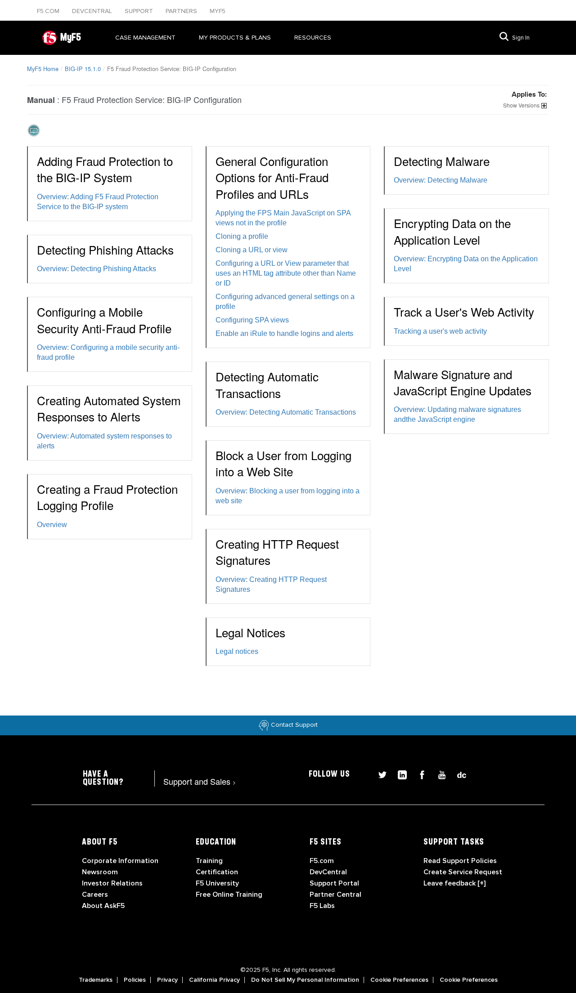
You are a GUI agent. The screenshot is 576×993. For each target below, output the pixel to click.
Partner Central (335, 894)
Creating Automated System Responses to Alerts (109, 408)
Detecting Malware (442, 160)
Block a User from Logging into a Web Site (283, 463)
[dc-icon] (457, 773)
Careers (95, 894)
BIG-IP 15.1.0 (83, 68)
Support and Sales (199, 781)
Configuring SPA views (252, 320)
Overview (52, 524)
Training (209, 860)
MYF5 (217, 11)
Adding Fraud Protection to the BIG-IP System (105, 168)
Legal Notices (250, 632)
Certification (217, 872)
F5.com (49, 11)
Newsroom (100, 872)
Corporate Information (120, 860)
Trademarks (95, 980)
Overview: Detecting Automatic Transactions (286, 412)
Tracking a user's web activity (440, 331)
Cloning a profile (242, 236)
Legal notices (237, 651)
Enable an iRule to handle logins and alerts (284, 333)
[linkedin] (399, 773)
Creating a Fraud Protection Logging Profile (107, 496)
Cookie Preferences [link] (399, 980)
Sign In (521, 37)
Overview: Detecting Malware (440, 180)
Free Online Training (229, 894)
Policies (135, 980)
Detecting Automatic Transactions (267, 384)
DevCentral (328, 872)
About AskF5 (103, 905)
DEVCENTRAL (93, 11)
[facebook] (418, 773)
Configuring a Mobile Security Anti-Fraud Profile (104, 319)
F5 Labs (322, 905)
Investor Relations (112, 883)
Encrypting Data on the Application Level (452, 231)
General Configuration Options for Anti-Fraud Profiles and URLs (272, 177)
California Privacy (214, 980)
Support (140, 11)
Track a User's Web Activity (464, 311)
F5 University (217, 883)
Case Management (145, 37)
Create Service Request (462, 872)
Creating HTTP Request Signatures (277, 551)
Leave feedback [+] (454, 883)
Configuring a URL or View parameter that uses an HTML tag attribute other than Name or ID (286, 273)
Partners (182, 11)
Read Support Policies (460, 860)
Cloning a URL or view (252, 250)
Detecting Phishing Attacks (105, 249)
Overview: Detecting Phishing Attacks (96, 269)
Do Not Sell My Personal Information (305, 980)
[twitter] (379, 773)
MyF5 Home (42, 68)
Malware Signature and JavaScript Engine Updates (462, 382)
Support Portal (334, 883)
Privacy (167, 980)
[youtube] (438, 773)
